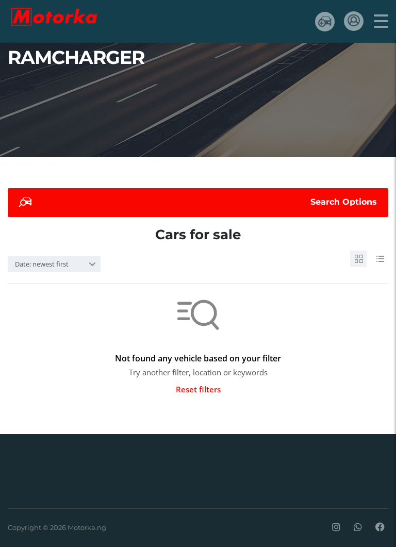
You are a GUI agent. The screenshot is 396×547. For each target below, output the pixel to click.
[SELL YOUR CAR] (325, 21)
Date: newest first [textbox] (42, 264)
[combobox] (54, 264)
